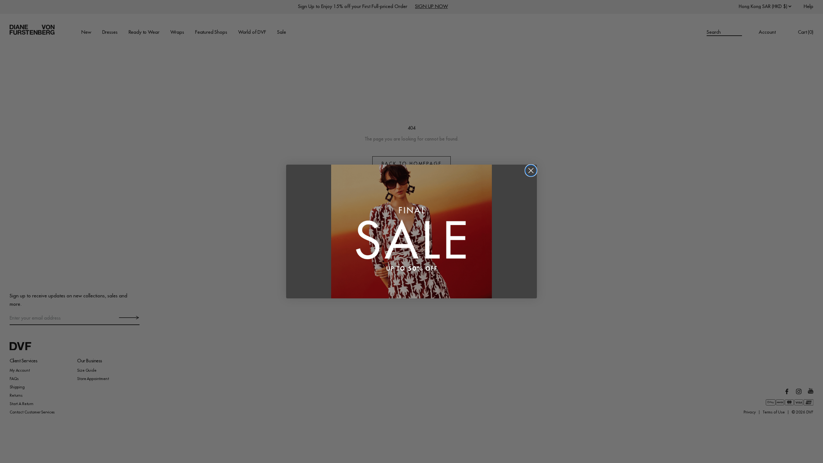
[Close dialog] (531, 170)
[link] (411, 232)
